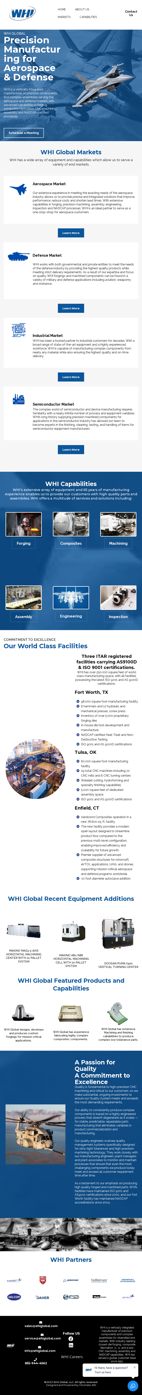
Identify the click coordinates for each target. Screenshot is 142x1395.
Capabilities (88, 17)
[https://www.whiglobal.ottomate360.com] (22, 13)
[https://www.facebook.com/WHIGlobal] (71, 1339)
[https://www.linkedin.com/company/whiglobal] (71, 1345)
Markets (64, 17)
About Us (82, 9)
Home (62, 9)
